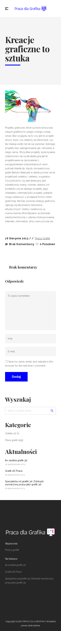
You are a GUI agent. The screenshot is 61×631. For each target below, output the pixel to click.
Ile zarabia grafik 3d (16, 460)
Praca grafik (42, 238)
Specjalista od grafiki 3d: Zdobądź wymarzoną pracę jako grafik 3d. (24, 483)
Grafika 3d (10, 433)
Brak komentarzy (21, 244)
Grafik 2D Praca (13, 471)
